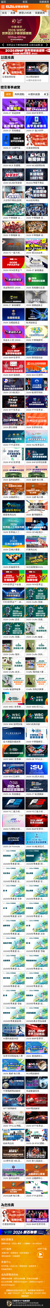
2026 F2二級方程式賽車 (14, 811)
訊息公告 (14, 1266)
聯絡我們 (25, 1296)
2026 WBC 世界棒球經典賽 (16, 707)
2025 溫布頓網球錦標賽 (14, 1178)
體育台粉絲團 (19, 1279)
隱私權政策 (6, 1256)
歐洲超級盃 (31, 322)
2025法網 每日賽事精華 (14, 1196)
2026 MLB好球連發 (12, 183)
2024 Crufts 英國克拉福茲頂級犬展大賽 (22, 637)
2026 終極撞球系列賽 (13, 567)
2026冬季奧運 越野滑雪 (14, 934)
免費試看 (5, 1253)
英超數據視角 (32, 1091)
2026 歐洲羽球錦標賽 (36, 392)
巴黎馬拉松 (31, 549)
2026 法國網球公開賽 (13, 497)
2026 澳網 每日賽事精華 (15, 1073)
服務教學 (32, 1266)
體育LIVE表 (25, 13)
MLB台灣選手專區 (35, 183)
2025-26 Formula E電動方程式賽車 (20, 846)
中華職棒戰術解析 (12, 1091)
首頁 (25, 1)
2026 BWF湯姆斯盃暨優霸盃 (17, 375)
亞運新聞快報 (8, 77)
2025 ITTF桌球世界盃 (36, 1196)
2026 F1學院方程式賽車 (14, 829)
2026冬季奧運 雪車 (12, 899)
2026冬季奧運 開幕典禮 (14, 864)
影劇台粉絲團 (32, 1279)
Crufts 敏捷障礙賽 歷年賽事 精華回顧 (21, 689)
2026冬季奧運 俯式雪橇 (14, 986)
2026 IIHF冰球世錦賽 (36, 462)
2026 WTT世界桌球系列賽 (16, 410)
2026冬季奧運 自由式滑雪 (15, 951)
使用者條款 (24, 1253)
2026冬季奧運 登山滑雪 (37, 881)
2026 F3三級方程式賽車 (38, 811)
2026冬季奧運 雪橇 (35, 951)
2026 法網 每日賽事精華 (38, 497)
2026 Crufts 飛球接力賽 (14, 654)
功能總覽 (16, 1256)
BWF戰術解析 (33, 1108)
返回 (3, 1)
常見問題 (4, 1266)
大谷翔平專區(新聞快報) (14, 200)
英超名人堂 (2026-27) (13, 340)
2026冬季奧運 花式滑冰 (14, 881)
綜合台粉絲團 (6, 1282)
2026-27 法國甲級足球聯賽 (16, 148)
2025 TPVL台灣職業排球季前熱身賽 (20, 1126)
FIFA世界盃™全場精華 (14, 584)
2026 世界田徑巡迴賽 (36, 427)
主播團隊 (27, 1244)
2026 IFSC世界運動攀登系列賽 (18, 462)
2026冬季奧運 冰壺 (35, 934)
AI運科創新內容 (10, 1038)
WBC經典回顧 (33, 724)
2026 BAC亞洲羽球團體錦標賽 (18, 776)
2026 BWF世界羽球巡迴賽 (16, 357)
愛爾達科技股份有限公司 (16, 1290)
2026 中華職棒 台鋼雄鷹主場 (17, 218)
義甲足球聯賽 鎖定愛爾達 (19, 45)
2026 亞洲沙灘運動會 (13, 549)
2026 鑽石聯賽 (10, 427)
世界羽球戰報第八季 (13, 1056)
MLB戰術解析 (32, 77)
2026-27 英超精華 (12, 113)
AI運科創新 (34, 94)
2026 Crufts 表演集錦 (13, 672)
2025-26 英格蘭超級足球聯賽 (17, 794)
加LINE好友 (37, 1244)
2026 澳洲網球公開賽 (36, 1056)
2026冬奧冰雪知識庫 (36, 1021)
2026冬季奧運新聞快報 (14, 1021)
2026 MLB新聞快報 (35, 165)
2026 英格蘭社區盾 (35, 287)
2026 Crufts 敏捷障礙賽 (37, 637)
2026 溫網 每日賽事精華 (38, 480)
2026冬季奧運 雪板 (12, 1003)
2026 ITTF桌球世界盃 (13, 445)
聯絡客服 (23, 1266)
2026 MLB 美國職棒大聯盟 (16, 165)
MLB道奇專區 (32, 200)
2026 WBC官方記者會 (37, 707)
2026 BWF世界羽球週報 (38, 829)
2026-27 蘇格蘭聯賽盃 (14, 305)
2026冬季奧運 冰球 (12, 916)
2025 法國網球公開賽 (36, 1178)
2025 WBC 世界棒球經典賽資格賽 (19, 759)
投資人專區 (16, 1244)
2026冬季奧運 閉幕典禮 (37, 864)
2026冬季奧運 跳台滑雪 (37, 986)
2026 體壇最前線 (34, 357)
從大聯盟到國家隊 (12, 742)
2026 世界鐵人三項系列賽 (15, 532)
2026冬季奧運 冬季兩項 (37, 916)
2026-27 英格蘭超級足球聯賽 (17, 130)
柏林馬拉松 (8, 1143)
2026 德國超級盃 (34, 305)
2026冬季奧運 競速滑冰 (37, 1003)
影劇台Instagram (36, 1282)
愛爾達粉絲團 (6, 1279)
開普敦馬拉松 (9, 514)
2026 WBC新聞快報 (12, 724)
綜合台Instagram (8, 1285)
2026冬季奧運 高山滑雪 (37, 899)
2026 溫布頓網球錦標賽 (14, 480)
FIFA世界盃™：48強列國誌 (16, 602)
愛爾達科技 (5, 1244)
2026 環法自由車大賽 (36, 253)
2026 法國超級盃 (11, 322)
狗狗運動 (19, 94)
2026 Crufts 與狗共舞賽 (37, 654)
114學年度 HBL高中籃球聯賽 (17, 1161)
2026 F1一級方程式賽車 (14, 253)
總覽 (8, 94)
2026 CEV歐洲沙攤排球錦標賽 (18, 392)
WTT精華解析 (10, 1108)
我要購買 (44, 1)
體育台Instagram (21, 1282)
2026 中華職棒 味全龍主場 (16, 235)
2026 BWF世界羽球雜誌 (38, 1038)
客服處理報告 (6, 1269)
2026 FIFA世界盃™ (12, 270)
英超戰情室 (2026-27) (13, 287)
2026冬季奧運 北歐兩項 (14, 969)
